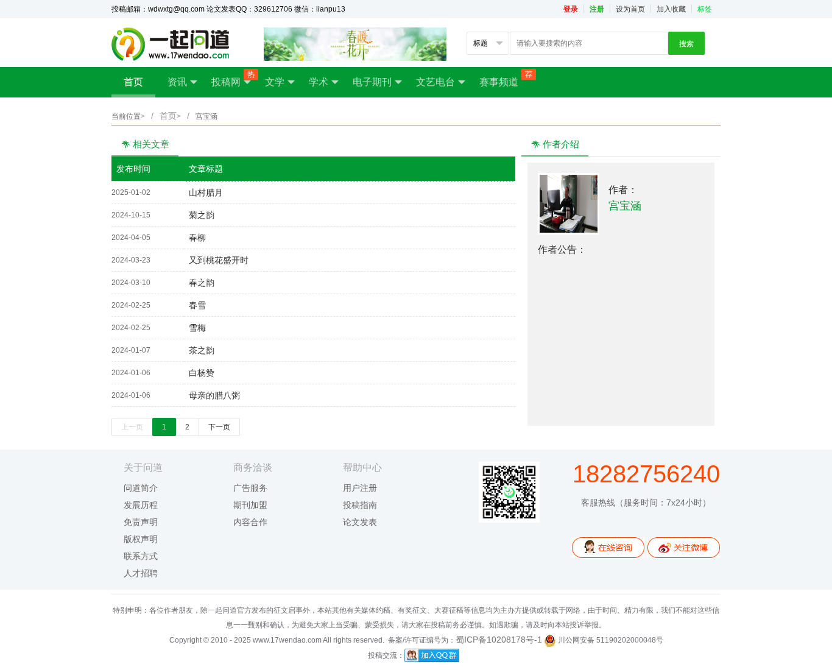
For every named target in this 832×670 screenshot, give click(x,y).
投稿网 (232, 78)
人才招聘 (141, 573)
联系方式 (141, 556)
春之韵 (199, 282)
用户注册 (360, 488)
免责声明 (141, 522)
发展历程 (141, 505)
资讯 (177, 82)
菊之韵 (199, 215)
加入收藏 (671, 9)
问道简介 (141, 488)
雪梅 (195, 328)
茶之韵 (199, 350)
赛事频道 (505, 78)
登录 (570, 9)
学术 (318, 82)
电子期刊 (372, 82)
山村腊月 (203, 192)
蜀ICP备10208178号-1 (499, 639)
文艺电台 (435, 82)
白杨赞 (199, 373)
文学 (274, 82)
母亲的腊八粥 (212, 395)
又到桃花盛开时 (216, 260)
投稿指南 (360, 505)
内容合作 (250, 522)
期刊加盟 (250, 505)
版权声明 (141, 539)
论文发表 (360, 522)
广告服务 (250, 488)
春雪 (195, 305)
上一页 (132, 427)
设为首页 (630, 9)
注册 (597, 9)
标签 (704, 9)
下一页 (219, 427)
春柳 (195, 237)
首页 (133, 82)
